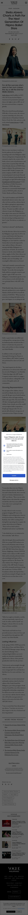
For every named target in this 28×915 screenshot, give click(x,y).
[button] (14, 454)
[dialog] (14, 457)
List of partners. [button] (21, 463)
